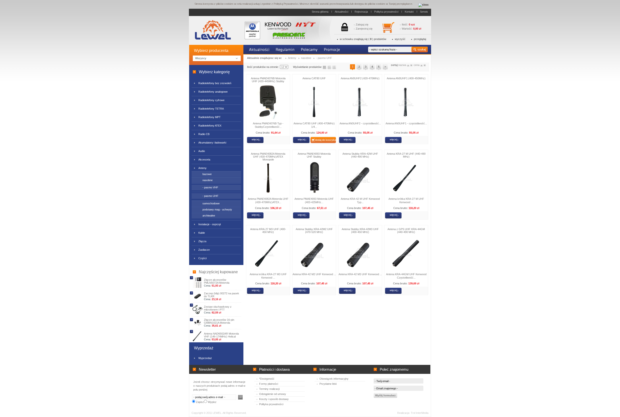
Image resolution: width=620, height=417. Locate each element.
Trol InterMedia (419, 412)
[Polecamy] (309, 50)
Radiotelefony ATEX (209, 125)
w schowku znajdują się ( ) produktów (363, 39)
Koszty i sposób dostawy (274, 399)
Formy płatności (268, 383)
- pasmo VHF (210, 187)
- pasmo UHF (210, 195)
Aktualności (341, 11)
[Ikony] (324, 67)
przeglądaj (420, 39)
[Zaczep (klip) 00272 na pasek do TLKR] (197, 299)
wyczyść (400, 39)
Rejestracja (361, 11)
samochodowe (211, 203)
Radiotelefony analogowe (213, 91)
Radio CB (203, 134)
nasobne (207, 180)
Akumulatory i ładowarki (212, 142)
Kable (201, 232)
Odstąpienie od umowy (272, 394)
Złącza (202, 241)
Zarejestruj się (364, 28)
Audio (201, 151)
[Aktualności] (259, 50)
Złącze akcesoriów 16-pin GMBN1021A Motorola (219, 321)
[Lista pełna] (329, 67)
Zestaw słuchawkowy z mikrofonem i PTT (218, 308)
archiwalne (208, 215)
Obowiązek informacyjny (334, 378)
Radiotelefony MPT (209, 117)
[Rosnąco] (408, 65)
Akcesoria (204, 159)
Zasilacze (204, 249)
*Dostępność (266, 378)
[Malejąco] (411, 65)
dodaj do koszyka (325, 139)
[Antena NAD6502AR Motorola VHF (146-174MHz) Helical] (197, 340)
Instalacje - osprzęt (209, 224)
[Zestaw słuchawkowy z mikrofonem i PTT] (197, 313)
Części (202, 258)
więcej (255, 139)
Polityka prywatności (386, 11)
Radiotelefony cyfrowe (211, 100)
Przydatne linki (328, 383)
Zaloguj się (362, 24)
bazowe (207, 174)
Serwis (424, 11)
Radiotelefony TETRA (211, 108)
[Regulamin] (285, 50)
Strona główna (320, 11)
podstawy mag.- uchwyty (217, 209)
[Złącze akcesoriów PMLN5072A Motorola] (197, 287)
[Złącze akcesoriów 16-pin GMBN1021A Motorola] (197, 325)
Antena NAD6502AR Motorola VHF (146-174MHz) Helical (221, 335)
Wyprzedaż (205, 358)
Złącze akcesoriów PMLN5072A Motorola (216, 281)
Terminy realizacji (269, 388)
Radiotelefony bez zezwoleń (214, 83)
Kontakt (409, 11)
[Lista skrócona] (334, 67)
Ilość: (408, 24)
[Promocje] (332, 50)
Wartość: (411, 28)
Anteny (202, 168)
